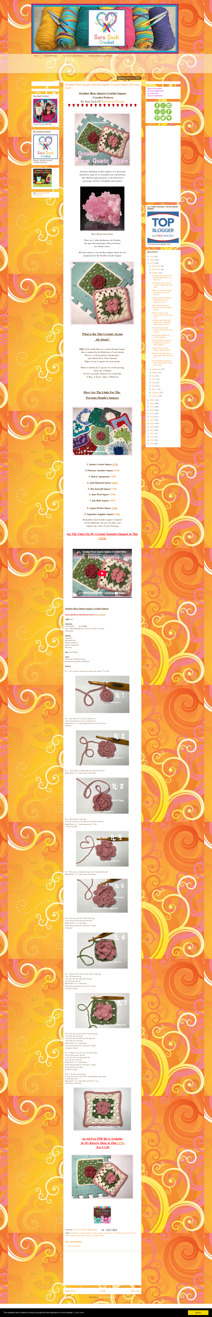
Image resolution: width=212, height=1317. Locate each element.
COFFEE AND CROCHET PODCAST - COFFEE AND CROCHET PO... (162, 322)
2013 (152, 433)
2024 (152, 263)
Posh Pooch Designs (113, 101)
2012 (152, 437)
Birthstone (74, 1233)
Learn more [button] (79, 1312)
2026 (152, 256)
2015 (152, 427)
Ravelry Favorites (99, 614)
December (156, 266)
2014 (152, 430)
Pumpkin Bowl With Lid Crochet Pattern (160, 336)
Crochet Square (97, 1233)
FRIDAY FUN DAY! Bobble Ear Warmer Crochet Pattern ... (162, 293)
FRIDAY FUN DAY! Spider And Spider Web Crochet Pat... (162, 355)
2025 (152, 260)
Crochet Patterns (51, 56)
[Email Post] (102, 1230)
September (156, 369)
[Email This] (107, 1230)
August (155, 373)
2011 (152, 440)
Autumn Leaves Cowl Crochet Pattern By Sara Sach (162, 315)
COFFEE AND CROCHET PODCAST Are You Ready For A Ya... (162, 300)
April (154, 386)
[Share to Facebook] (114, 1230)
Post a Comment (74, 1246)
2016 (152, 423)
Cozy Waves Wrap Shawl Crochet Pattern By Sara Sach (162, 285)
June (154, 379)
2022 (152, 403)
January (155, 396)
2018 (152, 417)
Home (36, 56)
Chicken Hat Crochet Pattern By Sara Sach (161, 349)
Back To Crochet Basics (73, 56)
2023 (152, 400)
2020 (152, 410)
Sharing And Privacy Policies (101, 56)
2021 (152, 407)
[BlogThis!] (109, 1230)
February (156, 393)
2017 (152, 420)
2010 (152, 443)
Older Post (134, 1291)
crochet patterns (85, 1233)
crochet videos (109, 1233)
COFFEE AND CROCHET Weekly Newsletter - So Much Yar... (162, 278)
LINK (115, 464)
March (155, 389)
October (117, 1233)
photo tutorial (126, 1233)
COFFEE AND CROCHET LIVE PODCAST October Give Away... (162, 363)
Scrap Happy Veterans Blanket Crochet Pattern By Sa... (162, 307)
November (156, 269)
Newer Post (70, 1291)
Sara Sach (89, 1236)
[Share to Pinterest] (116, 1230)
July (154, 376)
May (154, 383)
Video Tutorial (99, 1236)
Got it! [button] (198, 1313)
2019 (152, 413)
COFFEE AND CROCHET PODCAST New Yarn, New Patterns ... (162, 343)
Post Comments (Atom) (107, 1297)
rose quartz (81, 1236)
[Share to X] (111, 1230)
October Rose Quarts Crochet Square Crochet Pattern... (162, 330)
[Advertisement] (76, 67)
